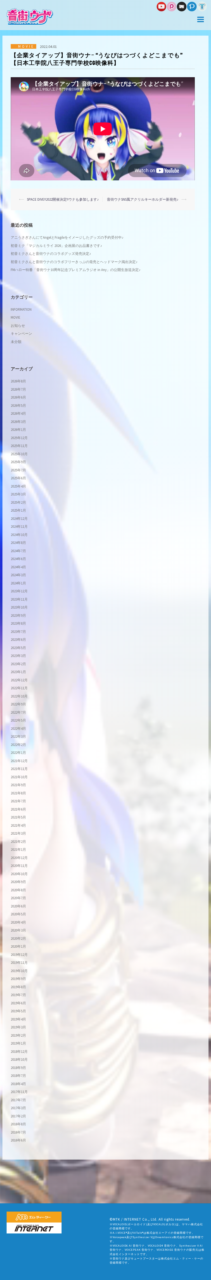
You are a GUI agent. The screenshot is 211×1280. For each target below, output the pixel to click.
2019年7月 (18, 995)
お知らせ (18, 325)
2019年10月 (19, 970)
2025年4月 (18, 486)
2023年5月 (18, 647)
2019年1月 (18, 1043)
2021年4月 (18, 825)
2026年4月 (18, 413)
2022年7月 (18, 712)
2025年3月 (18, 494)
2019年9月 (18, 978)
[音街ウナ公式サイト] (30, 16)
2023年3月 (18, 655)
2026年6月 (18, 397)
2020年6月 (18, 906)
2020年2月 (18, 938)
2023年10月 (19, 607)
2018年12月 (19, 1051)
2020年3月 (18, 930)
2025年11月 (19, 445)
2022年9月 (18, 704)
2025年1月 (18, 510)
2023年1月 (18, 672)
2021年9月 (18, 785)
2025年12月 (19, 438)
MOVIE (26, 46)
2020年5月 (18, 914)
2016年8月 (18, 1124)
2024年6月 (18, 559)
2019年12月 (19, 954)
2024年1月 (18, 583)
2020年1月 (18, 946)
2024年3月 (18, 575)
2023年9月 (18, 615)
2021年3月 (18, 833)
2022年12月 (19, 680)
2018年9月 (18, 1067)
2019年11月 (19, 962)
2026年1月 (18, 429)
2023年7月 (18, 631)
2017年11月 (19, 1091)
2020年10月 (19, 874)
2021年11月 (19, 768)
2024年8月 (18, 542)
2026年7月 (18, 389)
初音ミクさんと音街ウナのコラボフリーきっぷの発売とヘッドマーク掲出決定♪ (74, 262)
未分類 (16, 341)
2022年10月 (19, 696)
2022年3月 (18, 736)
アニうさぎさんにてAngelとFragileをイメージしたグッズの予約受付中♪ (67, 237)
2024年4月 (18, 567)
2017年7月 (18, 1100)
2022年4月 (18, 728)
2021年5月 (18, 817)
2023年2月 (18, 664)
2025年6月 (18, 478)
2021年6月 (18, 809)
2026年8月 (18, 381)
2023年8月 (18, 623)
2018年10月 (19, 1059)
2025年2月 (18, 502)
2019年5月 (18, 1011)
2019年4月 (18, 1019)
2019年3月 (18, 1027)
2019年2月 (18, 1035)
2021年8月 (18, 793)
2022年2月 (18, 744)
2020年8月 (18, 890)
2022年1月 (18, 752)
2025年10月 (19, 454)
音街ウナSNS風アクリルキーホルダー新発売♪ (143, 199)
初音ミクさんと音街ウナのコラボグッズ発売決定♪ (51, 253)
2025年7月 (18, 470)
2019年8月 (18, 987)
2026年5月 (18, 405)
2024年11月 (19, 526)
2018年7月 (18, 1075)
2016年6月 (18, 1140)
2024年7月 (18, 551)
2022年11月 (19, 688)
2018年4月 (18, 1084)
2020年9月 (18, 882)
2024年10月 (19, 534)
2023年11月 (19, 599)
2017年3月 (18, 1108)
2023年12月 (19, 591)
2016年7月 (18, 1132)
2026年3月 (18, 421)
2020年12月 (19, 857)
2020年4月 (18, 922)
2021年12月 (19, 761)
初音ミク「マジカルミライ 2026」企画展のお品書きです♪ (56, 245)
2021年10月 (19, 777)
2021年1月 (18, 849)
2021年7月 (18, 801)
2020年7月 (18, 898)
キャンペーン (21, 333)
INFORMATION (21, 309)
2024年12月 (19, 518)
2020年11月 (19, 865)
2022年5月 (18, 720)
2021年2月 (18, 841)
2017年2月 (18, 1116)
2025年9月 (18, 462)
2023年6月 (18, 639)
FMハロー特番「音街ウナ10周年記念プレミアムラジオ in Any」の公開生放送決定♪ (76, 269)
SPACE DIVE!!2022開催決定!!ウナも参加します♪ (63, 199)
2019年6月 (18, 1003)
